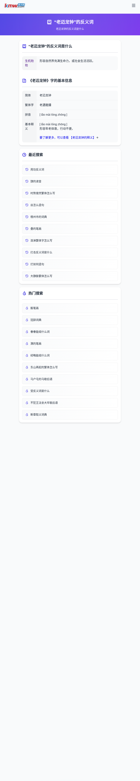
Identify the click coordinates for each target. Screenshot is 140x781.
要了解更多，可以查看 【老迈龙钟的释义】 (68, 137)
